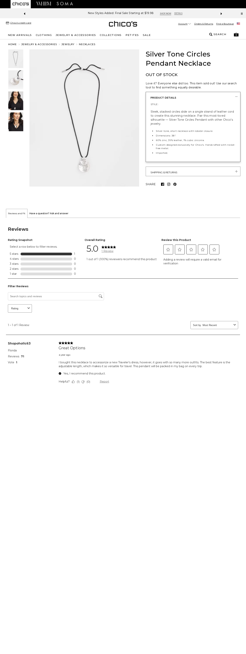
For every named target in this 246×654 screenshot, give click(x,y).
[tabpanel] (123, 306)
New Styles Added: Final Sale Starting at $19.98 (109, 13)
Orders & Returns (203, 23)
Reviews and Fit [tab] (16, 213)
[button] (236, 34)
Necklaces (87, 44)
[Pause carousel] (241, 13)
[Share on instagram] (168, 184)
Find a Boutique (225, 23)
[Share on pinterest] (174, 184)
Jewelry (68, 44)
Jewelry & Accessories (39, 44)
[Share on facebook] (162, 184)
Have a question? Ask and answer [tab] (48, 213)
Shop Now (153, 13)
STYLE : (155, 104)
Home (12, 44)
